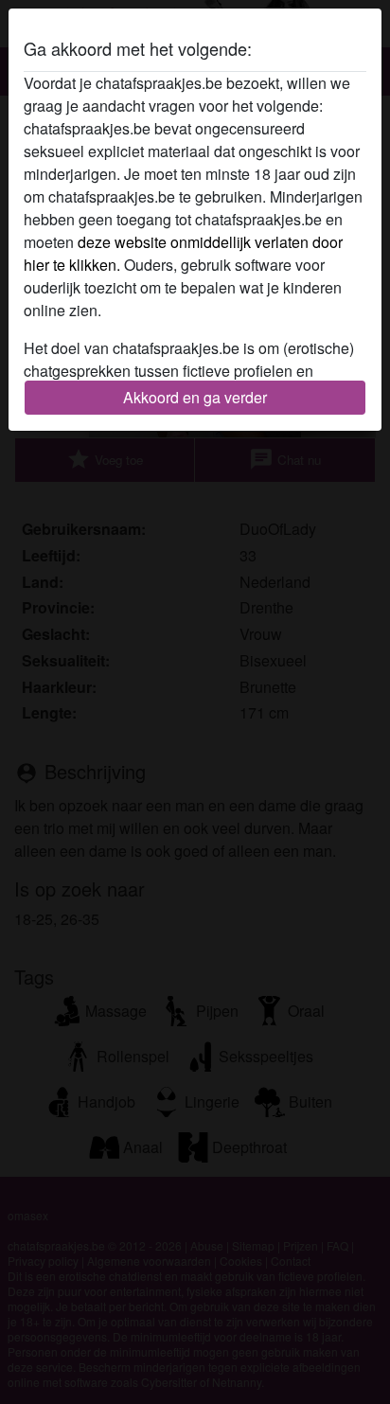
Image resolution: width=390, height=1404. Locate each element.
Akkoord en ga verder (195, 397)
